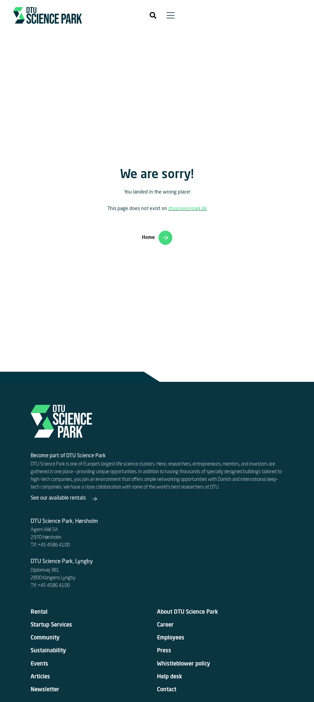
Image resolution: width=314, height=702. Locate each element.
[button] (153, 15)
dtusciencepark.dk (187, 208)
